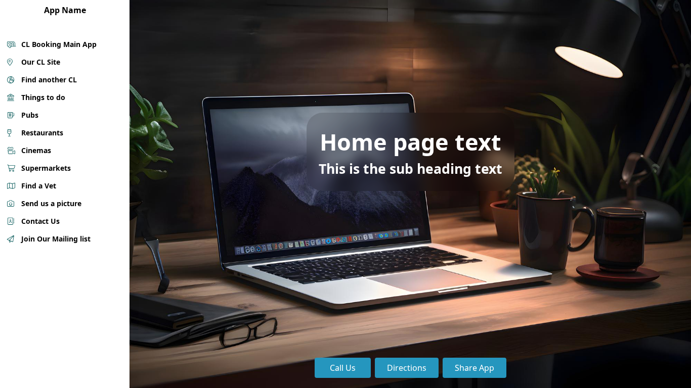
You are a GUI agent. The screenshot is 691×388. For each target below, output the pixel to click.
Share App (474, 367)
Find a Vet (37, 185)
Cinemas (35, 150)
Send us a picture (50, 203)
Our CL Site (39, 62)
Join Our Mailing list (55, 239)
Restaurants (41, 132)
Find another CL (48, 79)
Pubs (28, 115)
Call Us (343, 367)
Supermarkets (45, 168)
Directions (406, 367)
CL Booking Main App (58, 44)
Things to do (42, 97)
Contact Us (39, 221)
